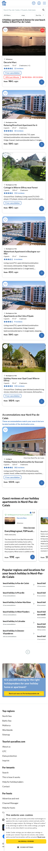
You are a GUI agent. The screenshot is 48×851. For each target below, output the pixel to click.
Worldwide (7, 730)
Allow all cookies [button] (26, 841)
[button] (45, 3)
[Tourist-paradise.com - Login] (39, 3)
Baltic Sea (6, 720)
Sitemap (6, 734)
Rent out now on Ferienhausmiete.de (24, 693)
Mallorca (6, 725)
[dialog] (26, 831)
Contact (6, 786)
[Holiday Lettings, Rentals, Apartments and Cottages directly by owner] (4, 3)
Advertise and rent (10, 798)
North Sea (7, 716)
